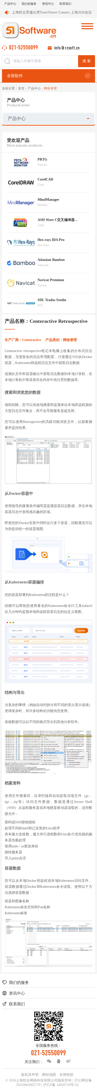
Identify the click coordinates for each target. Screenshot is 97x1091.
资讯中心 (48, 3)
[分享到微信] (47, 1061)
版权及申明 (30, 1075)
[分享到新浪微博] (67, 1061)
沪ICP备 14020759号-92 (61, 1085)
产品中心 (10, 3)
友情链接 (66, 1075)
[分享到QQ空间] (57, 1061)
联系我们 (65, 3)
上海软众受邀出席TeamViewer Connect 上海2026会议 (52, 12)
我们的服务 (29, 3)
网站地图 (49, 1075)
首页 (21, 88)
